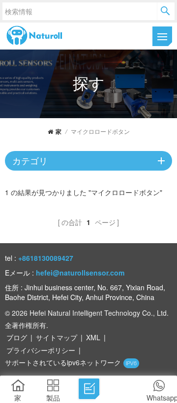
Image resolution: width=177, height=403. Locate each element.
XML (93, 337)
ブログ (16, 337)
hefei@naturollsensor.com (80, 272)
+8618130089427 (45, 258)
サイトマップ (56, 337)
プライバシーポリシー (40, 350)
